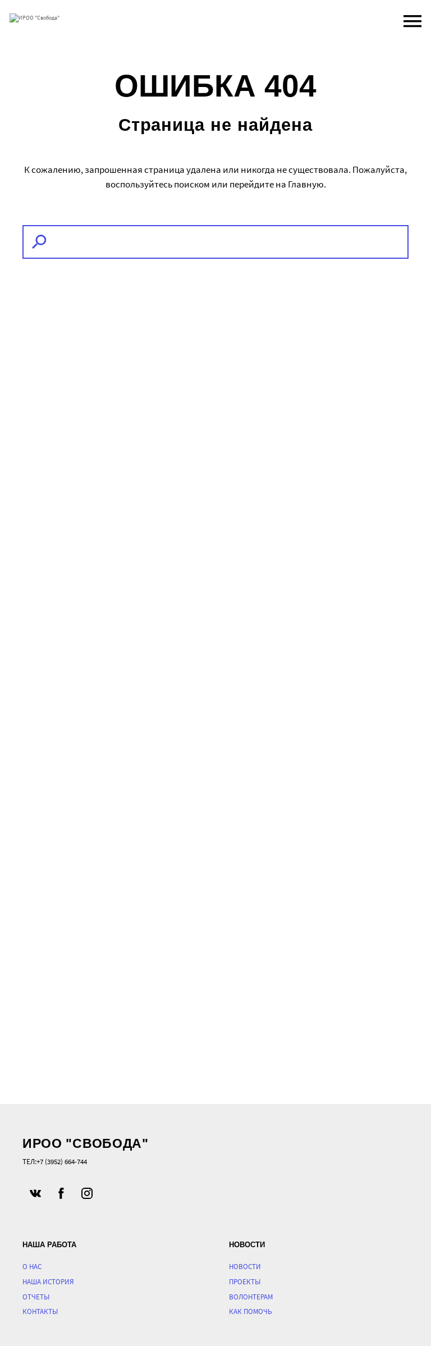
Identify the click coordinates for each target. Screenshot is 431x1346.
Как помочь (250, 1311)
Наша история (48, 1282)
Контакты (40, 1311)
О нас (32, 1266)
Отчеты (35, 1297)
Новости (245, 1266)
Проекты (244, 1282)
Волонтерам (251, 1297)
